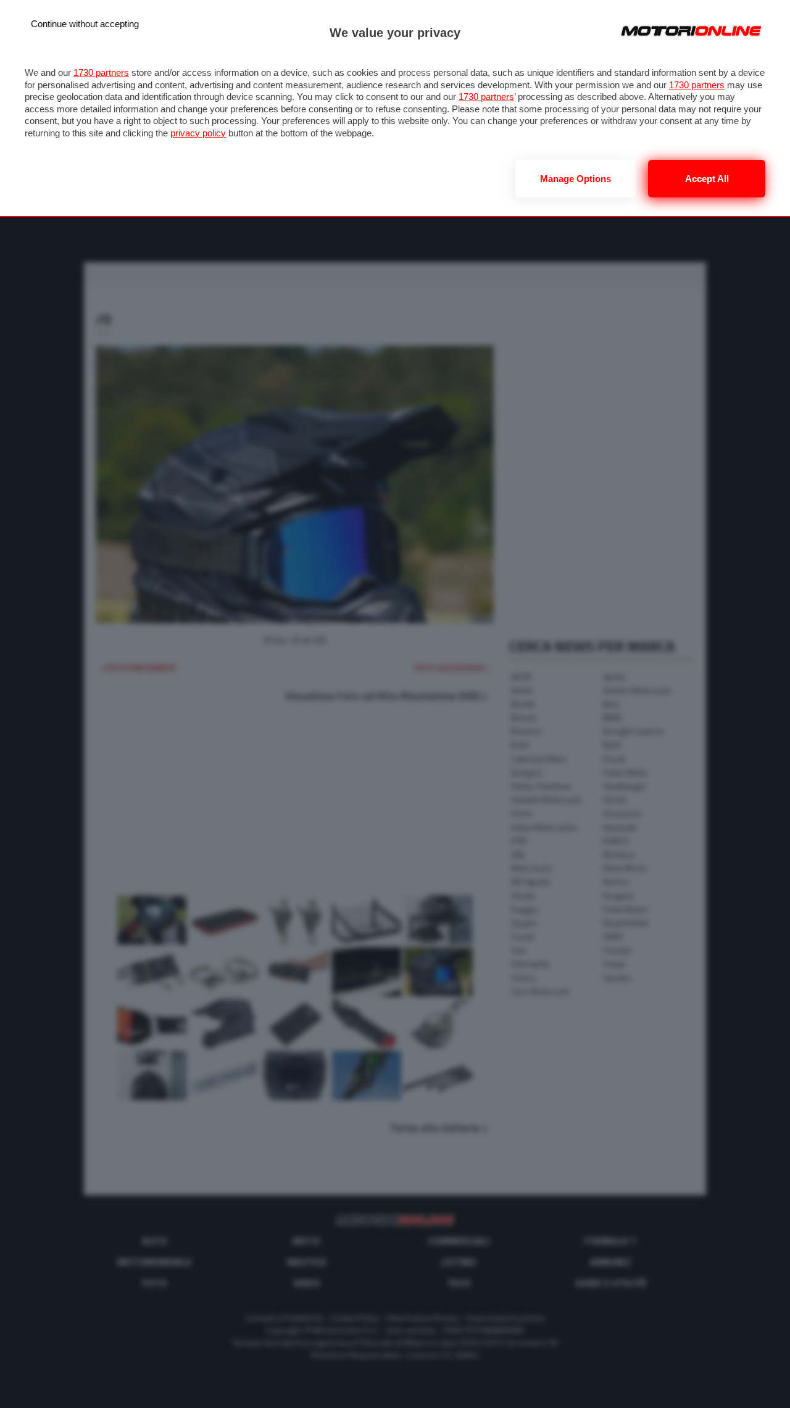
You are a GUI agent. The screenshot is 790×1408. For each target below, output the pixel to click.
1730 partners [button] (101, 72)
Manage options (575, 178)
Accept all (707, 178)
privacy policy (198, 133)
